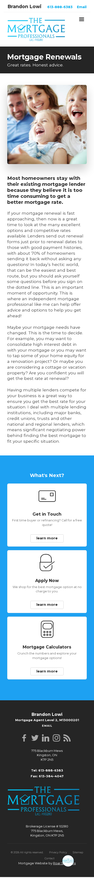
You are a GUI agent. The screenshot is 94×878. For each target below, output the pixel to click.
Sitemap (78, 848)
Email (82, 7)
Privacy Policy (58, 848)
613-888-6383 (60, 7)
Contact (49, 854)
